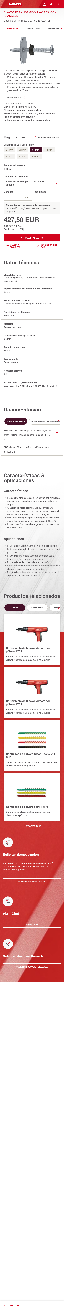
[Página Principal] (15, 4)
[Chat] (18, 1305)
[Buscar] (57, 4)
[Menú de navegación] (5, 4)
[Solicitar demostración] (11, 1305)
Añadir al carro (34, 238)
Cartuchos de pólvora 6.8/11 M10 (27, 806)
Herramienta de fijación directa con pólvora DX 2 (28, 649)
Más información (12, 97)
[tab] (11, 28)
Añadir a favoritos (15, 246)
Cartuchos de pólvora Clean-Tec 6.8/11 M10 (30, 755)
